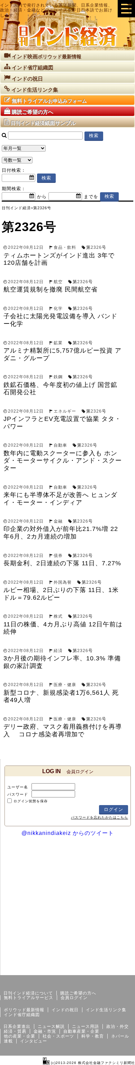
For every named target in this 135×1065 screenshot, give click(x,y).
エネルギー (65, 411)
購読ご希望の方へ (78, 993)
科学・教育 (92, 1036)
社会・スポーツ (58, 1036)
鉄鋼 (58, 376)
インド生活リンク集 (106, 1009)
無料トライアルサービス (28, 997)
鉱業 (58, 342)
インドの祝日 (65, 1009)
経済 (58, 650)
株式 (58, 616)
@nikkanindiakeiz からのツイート (67, 833)
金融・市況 (45, 1031)
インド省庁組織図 (22, 1014)
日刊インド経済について (28, 993)
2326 (96, 247)
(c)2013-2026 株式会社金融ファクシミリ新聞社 (92, 1063)
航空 (58, 281)
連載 (8, 1041)
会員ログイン (74, 997)
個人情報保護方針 (118, 969)
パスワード (17, 794)
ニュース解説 (51, 1026)
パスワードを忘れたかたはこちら (99, 817)
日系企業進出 (16, 1026)
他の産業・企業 (19, 1036)
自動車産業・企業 (81, 1031)
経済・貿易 (15, 1031)
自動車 (60, 445)
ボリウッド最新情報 (24, 1009)
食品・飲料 (65, 247)
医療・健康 (65, 684)
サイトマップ (82, 969)
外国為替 (63, 582)
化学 (58, 308)
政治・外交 (117, 1026)
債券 (58, 555)
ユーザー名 (17, 787)
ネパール (120, 1036)
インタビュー (33, 1041)
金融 (58, 521)
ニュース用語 (85, 1026)
